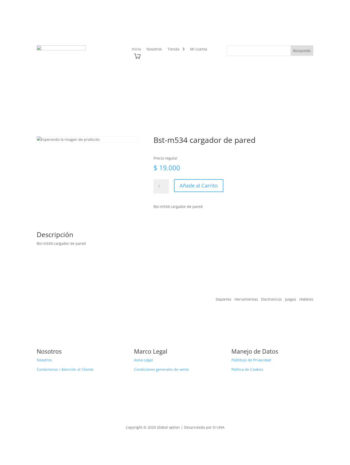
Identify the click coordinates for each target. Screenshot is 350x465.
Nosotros (154, 49)
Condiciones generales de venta (161, 369)
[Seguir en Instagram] (289, 25)
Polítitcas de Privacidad (251, 359)
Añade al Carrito (199, 185)
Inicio (136, 49)
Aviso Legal (143, 359)
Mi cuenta (198, 49)
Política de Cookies (247, 369)
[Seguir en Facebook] (279, 25)
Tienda (173, 49)
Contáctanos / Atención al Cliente (65, 369)
